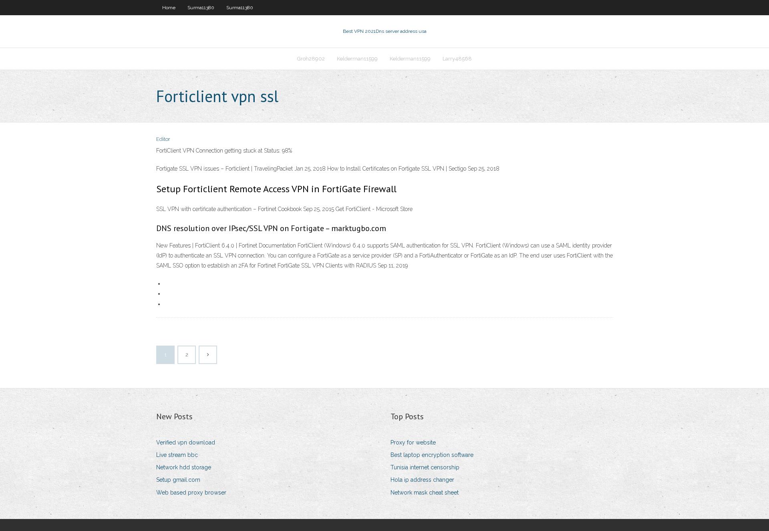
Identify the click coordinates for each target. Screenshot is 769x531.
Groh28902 (311, 59)
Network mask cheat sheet (425, 492)
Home (168, 7)
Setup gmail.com (178, 480)
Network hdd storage (183, 467)
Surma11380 (200, 7)
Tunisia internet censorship (425, 467)
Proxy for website (413, 442)
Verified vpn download (185, 442)
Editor (163, 139)
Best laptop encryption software (432, 455)
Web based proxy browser (191, 492)
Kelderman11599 (357, 59)
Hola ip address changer (422, 480)
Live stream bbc (177, 455)
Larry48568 (457, 59)
